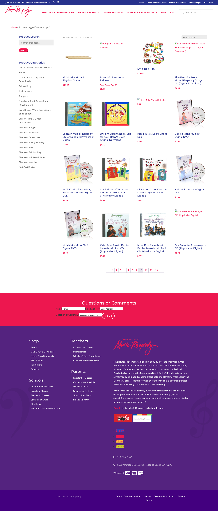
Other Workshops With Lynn (86, 360)
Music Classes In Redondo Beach (35, 67)
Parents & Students (88, 12)
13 (156, 270)
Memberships (79, 351)
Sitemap (147, 496)
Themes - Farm (26, 147)
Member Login (194, 3)
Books (22, 72)
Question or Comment (67, 314)
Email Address (92, 308)
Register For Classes (82, 377)
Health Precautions (177, 3)
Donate (117, 408)
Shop (163, 12)
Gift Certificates (27, 167)
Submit (108, 315)
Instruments (25, 91)
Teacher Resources (112, 12)
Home (141, 3)
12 (151, 270)
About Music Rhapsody (157, 3)
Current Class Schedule (84, 382)
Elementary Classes (40, 395)
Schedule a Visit (80, 386)
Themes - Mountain (29, 132)
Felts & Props (25, 86)
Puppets (23, 96)
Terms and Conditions (164, 496)
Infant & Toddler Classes (42, 386)
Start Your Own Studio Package (45, 408)
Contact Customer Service (128, 496)
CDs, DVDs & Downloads (42, 351)
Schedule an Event (39, 399)
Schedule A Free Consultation (87, 356)
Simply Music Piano (82, 395)
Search (23, 50)
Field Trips (36, 404)
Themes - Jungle (27, 127)
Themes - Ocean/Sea (29, 137)
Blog (172, 12)
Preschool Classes (39, 391)
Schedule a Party (81, 399)
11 (146, 270)
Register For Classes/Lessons (58, 12)
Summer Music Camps (83, 391)
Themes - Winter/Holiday (32, 157)
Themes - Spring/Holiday (31, 142)
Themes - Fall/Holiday (30, 152)
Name (59, 308)
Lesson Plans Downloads (42, 356)
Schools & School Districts (142, 12)
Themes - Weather (28, 162)
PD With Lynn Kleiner (83, 347)
